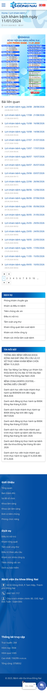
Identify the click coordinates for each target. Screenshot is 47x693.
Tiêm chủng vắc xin (13, 311)
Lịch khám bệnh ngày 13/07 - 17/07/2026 (24, 148)
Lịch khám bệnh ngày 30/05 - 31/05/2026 (24, 214)
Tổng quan (7, 488)
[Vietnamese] (44, 5)
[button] (3, 5)
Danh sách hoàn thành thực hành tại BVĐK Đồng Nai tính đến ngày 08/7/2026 (22, 412)
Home (5, 13)
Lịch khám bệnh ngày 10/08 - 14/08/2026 (24, 131)
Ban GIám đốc (8, 493)
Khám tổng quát (10, 541)
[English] (40, 5)
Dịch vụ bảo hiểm (10, 567)
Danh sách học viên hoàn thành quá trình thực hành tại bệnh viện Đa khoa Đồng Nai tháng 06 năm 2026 (22, 432)
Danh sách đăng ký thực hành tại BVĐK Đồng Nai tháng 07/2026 (23, 423)
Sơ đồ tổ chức (8, 498)
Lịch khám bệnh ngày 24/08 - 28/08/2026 (24, 106)
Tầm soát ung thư (12, 321)
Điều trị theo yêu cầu (12, 552)
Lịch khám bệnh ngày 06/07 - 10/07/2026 (24, 156)
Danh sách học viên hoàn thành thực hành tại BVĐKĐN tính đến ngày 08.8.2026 (22, 392)
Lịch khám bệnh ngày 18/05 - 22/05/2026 (24, 239)
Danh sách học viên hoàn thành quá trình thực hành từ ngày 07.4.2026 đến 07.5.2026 (23, 455)
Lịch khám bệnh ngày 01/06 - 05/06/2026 (24, 206)
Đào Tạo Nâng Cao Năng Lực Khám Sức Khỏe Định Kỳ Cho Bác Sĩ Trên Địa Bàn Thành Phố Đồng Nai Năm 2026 (23, 372)
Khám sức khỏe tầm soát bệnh (19, 337)
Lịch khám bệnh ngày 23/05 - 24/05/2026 (24, 231)
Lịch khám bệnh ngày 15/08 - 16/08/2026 (24, 123)
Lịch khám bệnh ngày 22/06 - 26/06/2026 (24, 181)
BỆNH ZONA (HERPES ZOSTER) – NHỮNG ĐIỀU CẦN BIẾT (19, 383)
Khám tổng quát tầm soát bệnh (19, 327)
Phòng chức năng (10, 519)
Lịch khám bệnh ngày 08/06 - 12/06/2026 (24, 189)
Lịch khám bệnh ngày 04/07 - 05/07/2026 (24, 164)
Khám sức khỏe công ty (15, 332)
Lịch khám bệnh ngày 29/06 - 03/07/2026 (24, 173)
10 (34, 278)
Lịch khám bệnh (17, 13)
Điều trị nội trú (11, 316)
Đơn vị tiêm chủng (11, 514)
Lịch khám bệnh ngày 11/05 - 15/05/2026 (24, 256)
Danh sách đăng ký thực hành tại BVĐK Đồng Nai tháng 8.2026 (23, 403)
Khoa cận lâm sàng (11, 508)
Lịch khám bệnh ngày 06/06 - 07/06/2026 (24, 198)
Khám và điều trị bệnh (15, 305)
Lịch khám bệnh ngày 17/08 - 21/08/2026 (24, 115)
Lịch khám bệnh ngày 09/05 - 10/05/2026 (24, 264)
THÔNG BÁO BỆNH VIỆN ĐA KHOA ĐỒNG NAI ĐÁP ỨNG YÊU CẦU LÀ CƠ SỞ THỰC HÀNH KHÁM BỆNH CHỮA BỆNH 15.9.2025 (22, 360)
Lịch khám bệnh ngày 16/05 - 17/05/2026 (24, 248)
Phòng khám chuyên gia (16, 300)
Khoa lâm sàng (9, 503)
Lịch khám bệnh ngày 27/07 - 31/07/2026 (24, 140)
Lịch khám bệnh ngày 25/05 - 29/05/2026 (24, 223)
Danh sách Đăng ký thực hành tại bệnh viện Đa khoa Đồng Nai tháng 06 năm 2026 (23, 444)
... (38, 278)
